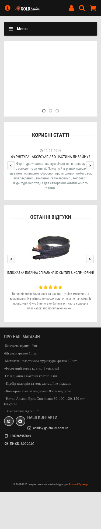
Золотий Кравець (78, 480)
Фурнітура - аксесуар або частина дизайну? (50, 153)
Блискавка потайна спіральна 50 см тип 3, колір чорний (50, 269)
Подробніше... (27, 87)
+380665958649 (20, 432)
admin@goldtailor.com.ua (50, 424)
